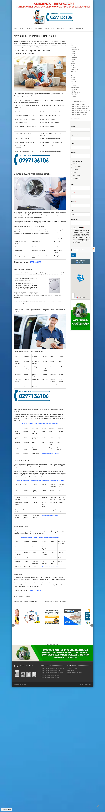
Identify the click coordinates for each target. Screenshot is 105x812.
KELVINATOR (75, 69)
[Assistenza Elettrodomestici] (53, 24)
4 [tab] (50, 644)
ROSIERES (74, 85)
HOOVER (73, 60)
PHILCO (73, 79)
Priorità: (73, 210)
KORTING (73, 71)
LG (71, 73)
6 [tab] (53, 644)
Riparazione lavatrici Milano (79, 114)
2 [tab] (47, 644)
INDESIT (73, 67)
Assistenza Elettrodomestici (20, 684)
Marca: (73, 201)
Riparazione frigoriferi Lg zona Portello (50, 677)
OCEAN (73, 77)
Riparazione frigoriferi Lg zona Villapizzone (51, 670)
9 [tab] (57, 644)
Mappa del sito (70, 670)
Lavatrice (75, 170)
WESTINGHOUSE (76, 93)
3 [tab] (48, 644)
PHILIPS (73, 81)
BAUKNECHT (75, 50)
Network (69, 674)
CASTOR (73, 97)
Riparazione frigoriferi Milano (79, 112)
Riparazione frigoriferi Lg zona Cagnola (50, 675)
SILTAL (73, 91)
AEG (72, 44)
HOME (16, 28)
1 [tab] (45, 644)
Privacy (87, 234)
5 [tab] (51, 644)
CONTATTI (79, 28)
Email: (73, 143)
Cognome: (74, 135)
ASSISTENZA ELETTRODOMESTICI (31, 28)
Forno (75, 173)
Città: (73, 193)
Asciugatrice (76, 178)
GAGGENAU (74, 58)
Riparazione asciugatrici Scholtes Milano (22, 596)
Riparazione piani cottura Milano (80, 106)
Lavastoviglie (77, 167)
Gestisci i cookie (7, 809)
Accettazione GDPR (77, 228)
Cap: (72, 184)
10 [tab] (59, 644)
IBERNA (73, 63)
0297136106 (35, 262)
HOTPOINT (74, 62)
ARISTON (73, 48)
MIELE (72, 75)
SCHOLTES (74, 89)
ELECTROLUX (75, 56)
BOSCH (73, 52)
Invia (73, 255)
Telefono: (74, 152)
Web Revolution (88, 684)
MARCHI (71, 28)
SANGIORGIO (75, 87)
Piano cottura (77, 175)
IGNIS (72, 65)
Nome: (73, 126)
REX (72, 83)
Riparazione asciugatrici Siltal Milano (55, 601)
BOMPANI (74, 95)
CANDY (73, 54)
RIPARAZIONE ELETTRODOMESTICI (55, 28)
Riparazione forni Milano (78, 104)
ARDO (72, 46)
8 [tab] (56, 644)
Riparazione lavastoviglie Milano (80, 110)
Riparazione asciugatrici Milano (80, 108)
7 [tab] (54, 644)
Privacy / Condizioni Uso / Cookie (74, 672)
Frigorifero (76, 164)
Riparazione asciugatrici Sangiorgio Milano (26, 601)
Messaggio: (75, 219)
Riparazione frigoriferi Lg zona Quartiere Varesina (53, 668)
